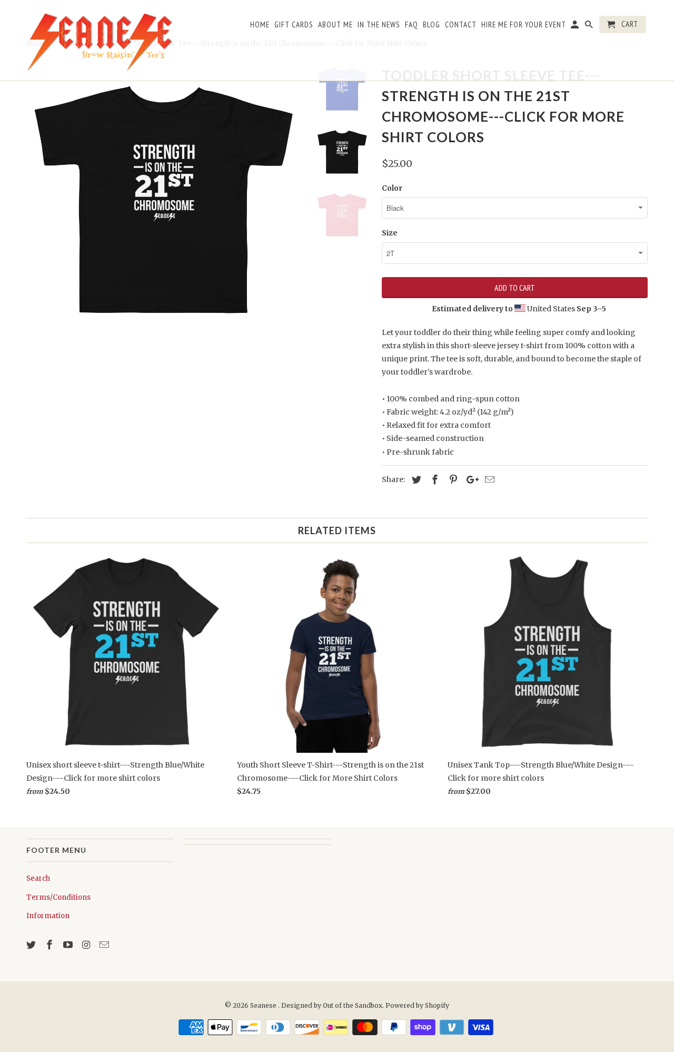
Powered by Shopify (417, 1005)
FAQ (411, 25)
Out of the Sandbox (352, 1005)
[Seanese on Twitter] (32, 945)
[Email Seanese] (105, 945)
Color (392, 188)
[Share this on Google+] (469, 480)
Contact (461, 25)
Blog (431, 25)
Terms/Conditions (58, 897)
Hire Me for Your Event (523, 25)
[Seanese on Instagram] (87, 945)
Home (260, 25)
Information (48, 915)
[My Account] (575, 26)
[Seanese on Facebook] (50, 945)
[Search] (589, 26)
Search (38, 878)
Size (390, 233)
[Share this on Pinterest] (451, 480)
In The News (379, 25)
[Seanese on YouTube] (69, 945)
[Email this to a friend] (488, 480)
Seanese (264, 1005)
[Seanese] (100, 40)
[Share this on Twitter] (415, 480)
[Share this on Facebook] (433, 480)
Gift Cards (293, 25)
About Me (335, 25)
